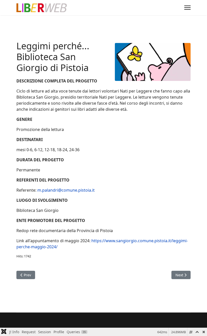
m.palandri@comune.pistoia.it (66, 190)
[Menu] (187, 7)
